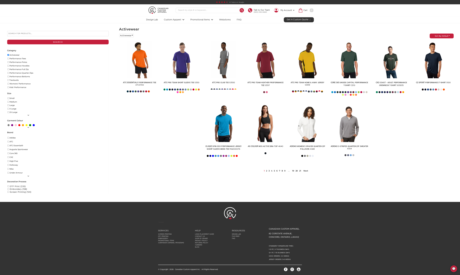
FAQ (233, 238)
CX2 (11, 157)
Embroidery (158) (18, 189)
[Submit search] (242, 10)
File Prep (235, 236)
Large (12, 105)
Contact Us (200, 236)
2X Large (13, 112)
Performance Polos (18, 62)
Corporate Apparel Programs (171, 242)
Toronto (161, 222)
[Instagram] (292, 269)
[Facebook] (286, 269)
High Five (13, 161)
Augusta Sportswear (18, 149)
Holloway (13, 165)
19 (293, 171)
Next (305, 171)
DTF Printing (163, 236)
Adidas (12, 138)
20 (297, 171)
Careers (198, 245)
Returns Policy (201, 242)
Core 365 (13, 153)
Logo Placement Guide (204, 234)
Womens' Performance (20, 84)
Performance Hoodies (19, 66)
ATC (11, 141)
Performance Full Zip (19, 69)
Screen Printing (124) (20, 192)
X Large (12, 109)
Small (11, 98)
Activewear (14, 55)
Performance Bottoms (19, 76)
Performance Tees (17, 58)
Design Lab (236, 234)
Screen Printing (132, 97)
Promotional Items (166, 240)
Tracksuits (14, 80)
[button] (284, 10)
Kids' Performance (17, 87)
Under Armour (16, 173)
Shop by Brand (201, 238)
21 (300, 171)
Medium (13, 102)
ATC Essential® (16, 145)
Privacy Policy (201, 240)
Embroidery (299, 159)
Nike (11, 169)
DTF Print (132, 95)
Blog (197, 247)
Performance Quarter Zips (21, 73)
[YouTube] (298, 269)
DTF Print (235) (18, 186)
